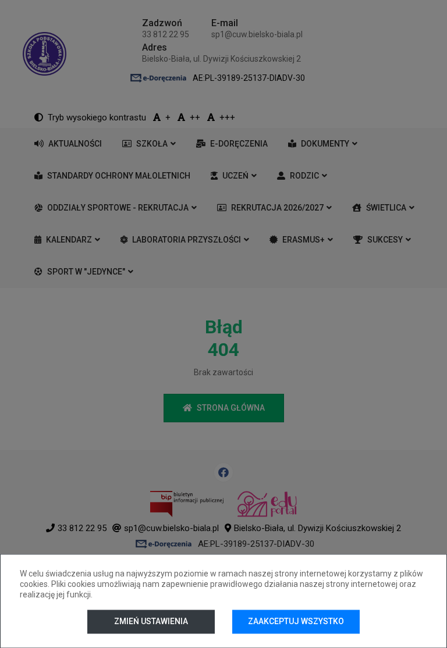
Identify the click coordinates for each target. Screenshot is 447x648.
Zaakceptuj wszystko (296, 621)
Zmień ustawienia (151, 621)
